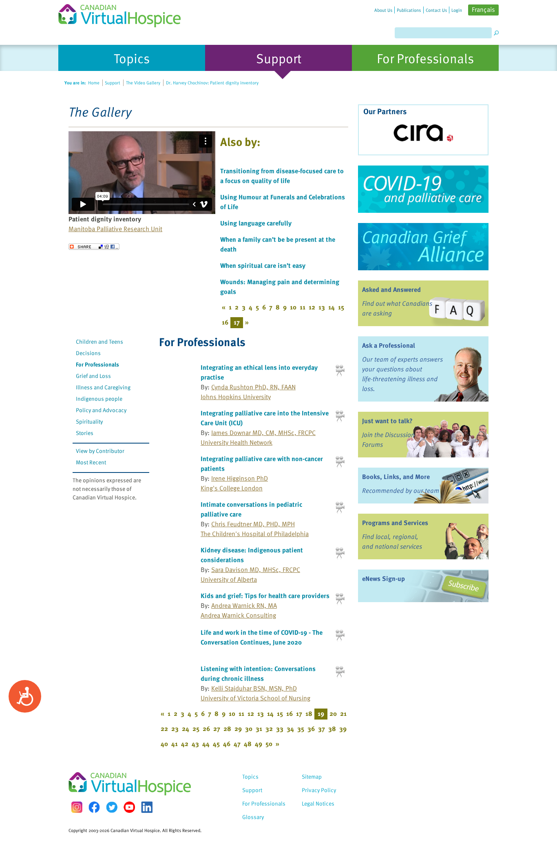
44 (206, 743)
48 (248, 743)
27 (216, 728)
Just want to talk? (387, 421)
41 (174, 743)
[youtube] (129, 807)
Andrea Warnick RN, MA (244, 605)
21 (343, 713)
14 (331, 307)
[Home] (124, 13)
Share (94, 246)
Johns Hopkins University (236, 397)
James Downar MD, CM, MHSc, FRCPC (263, 432)
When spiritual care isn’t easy (262, 265)
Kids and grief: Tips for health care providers (265, 596)
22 (164, 728)
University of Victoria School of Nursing (255, 698)
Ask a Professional (388, 345)
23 (175, 728)
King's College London (232, 488)
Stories (84, 432)
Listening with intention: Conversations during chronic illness (258, 673)
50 (268, 743)
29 (238, 728)
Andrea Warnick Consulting (238, 615)
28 (227, 728)
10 (293, 307)
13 (321, 307)
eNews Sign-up (383, 578)
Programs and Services (395, 523)
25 (195, 728)
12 (312, 307)
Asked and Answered (391, 289)
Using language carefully (256, 223)
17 (299, 713)
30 (248, 728)
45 (216, 743)
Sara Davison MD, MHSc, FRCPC (255, 569)
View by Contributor (100, 450)
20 (333, 713)
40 (164, 743)
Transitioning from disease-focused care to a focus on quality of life (282, 175)
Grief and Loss (93, 375)
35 (300, 728)
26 (206, 728)
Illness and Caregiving (103, 387)
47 (237, 743)
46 (226, 743)
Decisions (88, 353)
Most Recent (91, 462)
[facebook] (94, 806)
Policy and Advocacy (101, 410)
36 (311, 728)
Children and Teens (99, 341)
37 (321, 728)
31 (259, 728)
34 (290, 728)
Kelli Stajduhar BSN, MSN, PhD (254, 688)
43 (195, 743)
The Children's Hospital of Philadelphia (255, 534)
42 (184, 743)
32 (269, 728)
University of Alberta (229, 579)
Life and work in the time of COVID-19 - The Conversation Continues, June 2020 (262, 637)
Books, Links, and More (396, 476)
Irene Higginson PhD (239, 478)
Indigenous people (99, 398)
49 (258, 743)
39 (343, 728)
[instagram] (76, 806)
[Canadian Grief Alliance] (423, 246)
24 (185, 728)
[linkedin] (147, 807)
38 (332, 728)
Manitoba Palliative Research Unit (115, 229)
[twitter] (111, 807)
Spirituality (89, 421)
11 (302, 307)
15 (341, 307)
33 (279, 728)
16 (225, 322)
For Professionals (97, 364)
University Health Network (236, 442)
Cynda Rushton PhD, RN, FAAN (253, 387)
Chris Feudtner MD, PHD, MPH (253, 524)
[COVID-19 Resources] (423, 189)
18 (308, 713)
